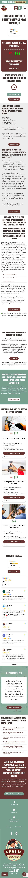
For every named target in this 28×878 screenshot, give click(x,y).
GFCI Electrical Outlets (9, 281)
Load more (14, 664)
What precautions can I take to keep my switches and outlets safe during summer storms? (12, 747)
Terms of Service (21, 867)
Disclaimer (6, 456)
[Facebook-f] (11, 833)
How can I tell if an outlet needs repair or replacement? (13, 733)
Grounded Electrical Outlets (10, 278)
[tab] (14, 274)
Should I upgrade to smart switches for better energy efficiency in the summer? (14, 742)
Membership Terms (11, 867)
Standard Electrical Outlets (10, 274)
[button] (25, 8)
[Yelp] (16, 833)
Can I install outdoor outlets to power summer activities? (14, 737)
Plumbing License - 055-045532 (14, 827)
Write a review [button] (7, 584)
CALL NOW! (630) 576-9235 (14, 453)
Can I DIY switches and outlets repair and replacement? (13, 752)
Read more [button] (5, 618)
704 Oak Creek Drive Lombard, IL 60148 (14, 820)
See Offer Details (14, 69)
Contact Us (15, 128)
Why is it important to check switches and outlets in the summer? (13, 728)
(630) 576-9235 (14, 804)
